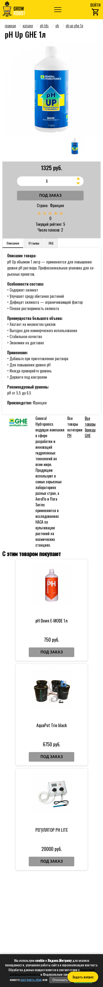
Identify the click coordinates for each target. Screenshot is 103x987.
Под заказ (50, 195)
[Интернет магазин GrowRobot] (13, 9)
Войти (95, 5)
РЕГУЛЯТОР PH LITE (51, 830)
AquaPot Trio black (51, 725)
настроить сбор (31, 979)
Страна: (42, 205)
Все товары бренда (90, 426)
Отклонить (60, 980)
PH (69, 435)
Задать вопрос (82, 977)
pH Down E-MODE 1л (51, 620)
